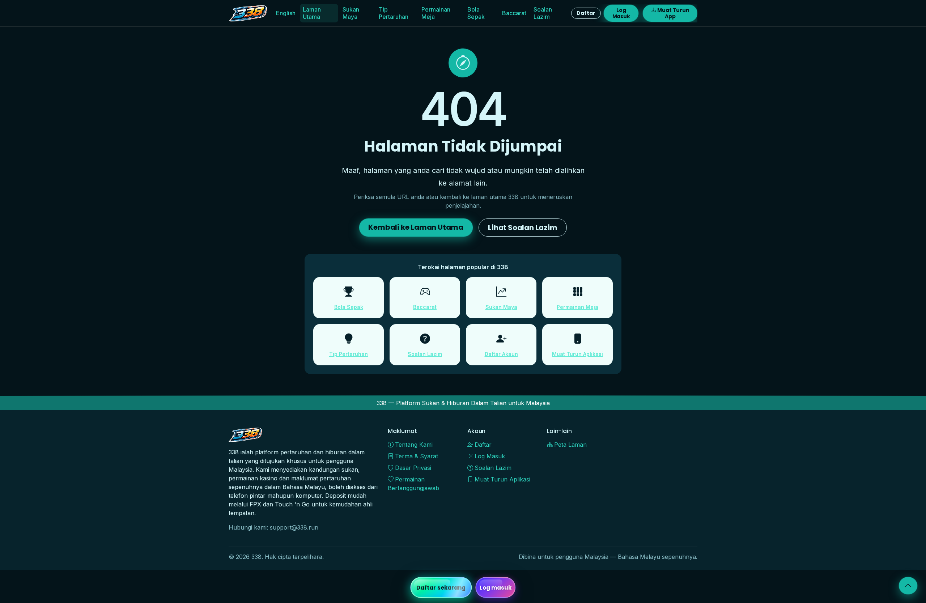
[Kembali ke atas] (908, 585)
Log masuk (496, 587)
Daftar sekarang (441, 587)
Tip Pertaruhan (393, 13)
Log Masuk (621, 13)
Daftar (586, 13)
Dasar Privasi (413, 467)
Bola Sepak (476, 13)
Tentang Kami (414, 444)
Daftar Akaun (501, 354)
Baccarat (514, 13)
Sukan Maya (351, 13)
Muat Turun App (673, 13)
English (286, 13)
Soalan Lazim (543, 13)
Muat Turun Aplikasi (577, 354)
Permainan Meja (435, 13)
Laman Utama (312, 13)
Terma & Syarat (416, 456)
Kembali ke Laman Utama (415, 227)
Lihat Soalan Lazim (522, 227)
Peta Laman (570, 444)
